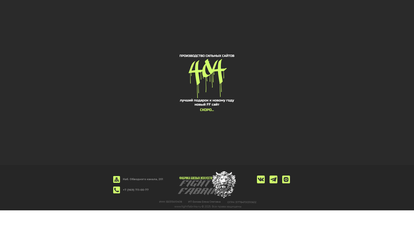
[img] (286, 179)
